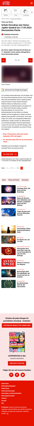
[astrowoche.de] (6, 3)
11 (12, 168)
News (7, 19)
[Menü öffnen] (32, 3)
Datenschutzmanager (8, 391)
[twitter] (23, 375)
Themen (4, 398)
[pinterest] (11, 375)
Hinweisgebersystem (8, 396)
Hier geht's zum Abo (17, 363)
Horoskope (25, 180)
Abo (2, 403)
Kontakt (3, 401)
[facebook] (17, 375)
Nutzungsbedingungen (8, 386)
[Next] (31, 12)
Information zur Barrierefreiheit (11, 393)
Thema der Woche (15, 19)
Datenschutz (5, 388)
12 (18, 168)
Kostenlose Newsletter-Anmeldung (17, 325)
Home (3, 19)
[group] (16, 12)
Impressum (5, 383)
